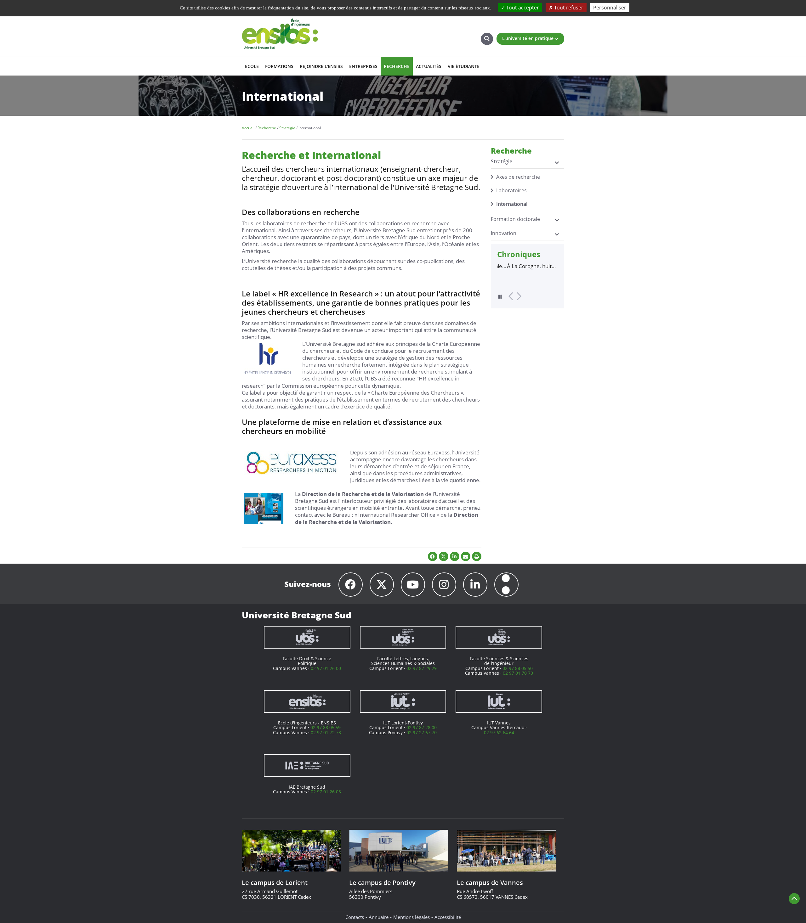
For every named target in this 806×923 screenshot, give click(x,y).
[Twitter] (382, 584)
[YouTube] (413, 584)
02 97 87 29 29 (421, 668)
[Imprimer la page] (476, 556)
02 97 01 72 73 (326, 732)
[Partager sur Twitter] (443, 556)
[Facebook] (350, 584)
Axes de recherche (518, 176)
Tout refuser (568, 7)
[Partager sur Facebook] (432, 556)
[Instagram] (444, 584)
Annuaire (379, 917)
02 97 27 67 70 (421, 732)
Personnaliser (609, 7)
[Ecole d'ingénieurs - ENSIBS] (307, 701)
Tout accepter (522, 7)
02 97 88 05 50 (517, 668)
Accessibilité (447, 917)
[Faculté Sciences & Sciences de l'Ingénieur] (499, 637)
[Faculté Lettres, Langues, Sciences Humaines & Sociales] (403, 637)
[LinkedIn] (475, 584)
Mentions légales (411, 917)
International (511, 203)
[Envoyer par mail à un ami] (465, 556)
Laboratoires (511, 190)
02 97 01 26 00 (326, 668)
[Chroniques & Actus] (506, 584)
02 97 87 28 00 (421, 727)
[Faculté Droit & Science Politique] (307, 637)
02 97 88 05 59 (325, 727)
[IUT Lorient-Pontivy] (403, 701)
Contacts (354, 917)
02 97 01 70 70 (518, 673)
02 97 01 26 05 (326, 791)
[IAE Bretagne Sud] (307, 765)
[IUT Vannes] (499, 701)
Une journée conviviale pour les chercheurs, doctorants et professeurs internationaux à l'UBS (525, 266)
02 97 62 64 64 (499, 732)
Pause (500, 296)
